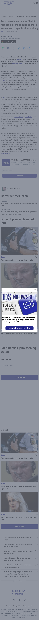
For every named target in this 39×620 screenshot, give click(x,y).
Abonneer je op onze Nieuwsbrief (19, 328)
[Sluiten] (35, 290)
